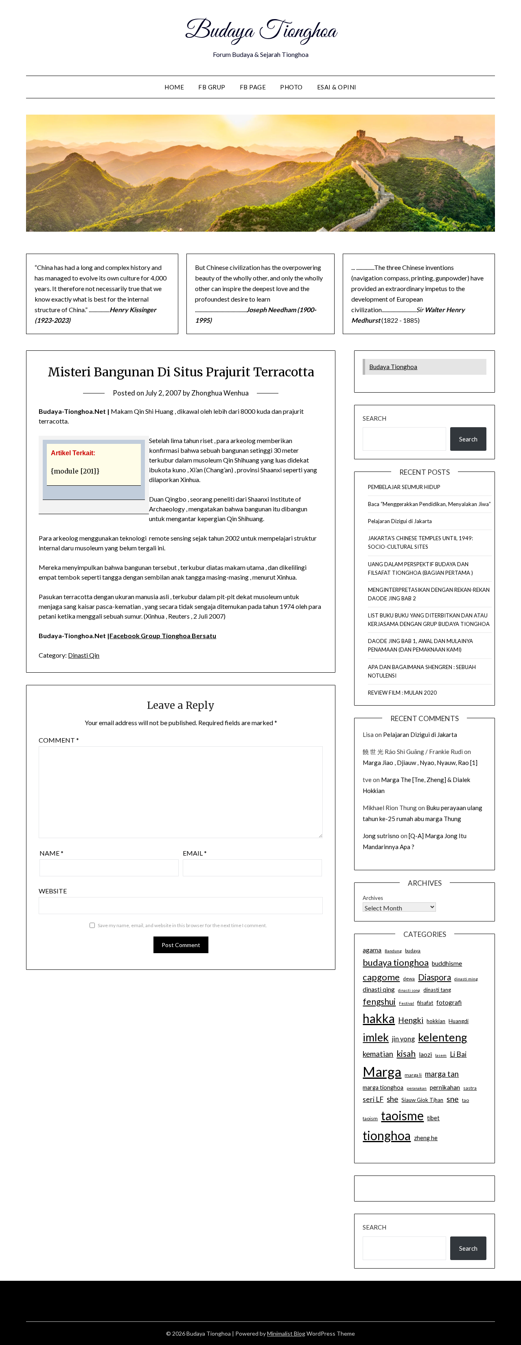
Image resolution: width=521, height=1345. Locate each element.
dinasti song (409, 990)
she (392, 1099)
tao (465, 1100)
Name (51, 853)
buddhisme (447, 963)
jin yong (403, 1039)
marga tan (442, 1073)
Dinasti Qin (83, 655)
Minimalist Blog (286, 1333)
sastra (470, 1088)
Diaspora (434, 977)
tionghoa (387, 1135)
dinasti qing (379, 989)
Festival (406, 1003)
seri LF (373, 1099)
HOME (174, 87)
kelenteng (442, 1037)
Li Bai (458, 1054)
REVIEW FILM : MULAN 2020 (402, 692)
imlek (376, 1037)
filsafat (425, 1003)
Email (195, 853)
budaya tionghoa (396, 962)
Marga (382, 1071)
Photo (291, 87)
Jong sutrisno (381, 835)
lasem (441, 1055)
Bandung (393, 950)
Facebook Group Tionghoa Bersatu (162, 635)
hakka (379, 1018)
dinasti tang (437, 989)
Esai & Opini (337, 87)
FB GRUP (211, 87)
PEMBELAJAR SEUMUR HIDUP (404, 487)
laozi (425, 1054)
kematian (378, 1053)
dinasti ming (466, 978)
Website (53, 891)
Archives (373, 898)
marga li (413, 1075)
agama (372, 950)
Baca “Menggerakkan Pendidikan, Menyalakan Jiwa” (429, 504)
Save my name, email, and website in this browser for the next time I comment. (182, 925)
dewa (409, 979)
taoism (370, 1118)
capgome (381, 976)
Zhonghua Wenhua (220, 393)
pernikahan (445, 1087)
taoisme (402, 1115)
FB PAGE (253, 87)
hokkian (436, 1021)
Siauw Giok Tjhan (422, 1100)
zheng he (426, 1137)
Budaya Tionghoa (260, 31)
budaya (412, 950)
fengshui (379, 1001)
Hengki (410, 1020)
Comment (59, 740)
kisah (406, 1053)
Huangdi (458, 1021)
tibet (433, 1118)
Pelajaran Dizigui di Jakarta (400, 521)
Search (374, 418)
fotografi (449, 1002)
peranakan (417, 1088)
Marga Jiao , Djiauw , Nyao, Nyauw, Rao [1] (420, 762)
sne (453, 1099)
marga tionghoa (383, 1087)
